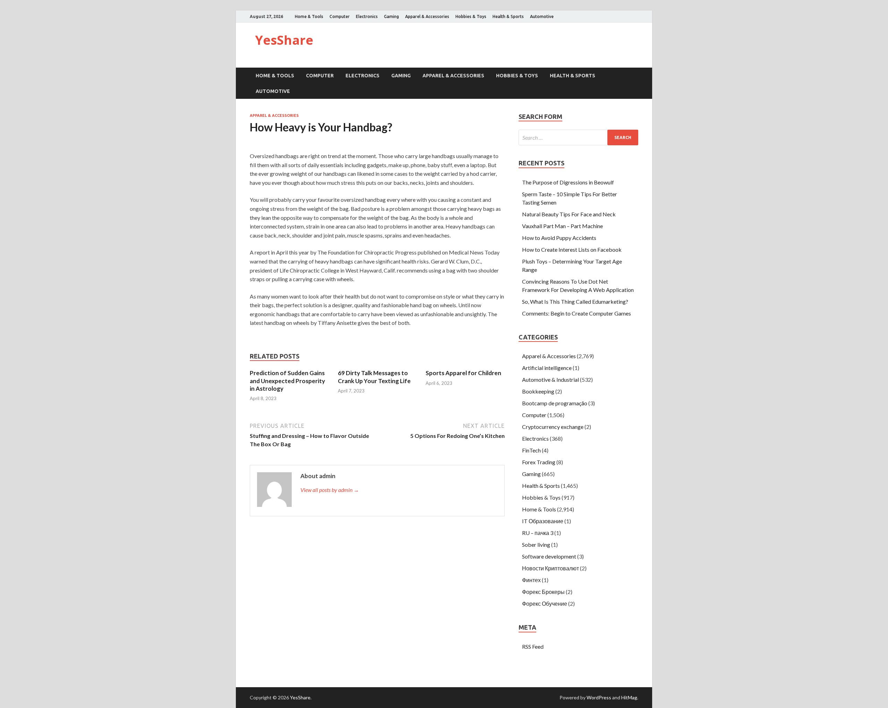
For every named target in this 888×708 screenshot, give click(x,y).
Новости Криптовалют (550, 568)
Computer (340, 16)
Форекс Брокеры (543, 591)
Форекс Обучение (544, 603)
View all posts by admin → (329, 489)
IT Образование (542, 521)
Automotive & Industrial (550, 379)
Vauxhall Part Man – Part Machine (562, 226)
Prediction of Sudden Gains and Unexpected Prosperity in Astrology (287, 380)
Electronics (367, 16)
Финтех (531, 580)
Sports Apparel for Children (463, 373)
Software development (549, 556)
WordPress (599, 697)
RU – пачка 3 (537, 532)
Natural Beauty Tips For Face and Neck (569, 214)
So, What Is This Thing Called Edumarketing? (575, 301)
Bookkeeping (538, 391)
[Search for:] (578, 137)
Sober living (536, 544)
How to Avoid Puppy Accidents (559, 237)
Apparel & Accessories (427, 16)
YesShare (284, 40)
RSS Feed (533, 646)
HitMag (629, 697)
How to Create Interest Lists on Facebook (572, 249)
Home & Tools (309, 16)
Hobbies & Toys (470, 16)
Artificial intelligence (547, 367)
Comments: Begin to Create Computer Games (576, 313)
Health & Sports (508, 16)
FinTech (531, 450)
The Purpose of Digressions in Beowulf (568, 182)
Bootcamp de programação (554, 403)
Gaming (391, 16)
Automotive (542, 16)
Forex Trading (538, 462)
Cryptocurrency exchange (552, 426)
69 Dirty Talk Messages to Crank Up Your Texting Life (374, 376)
